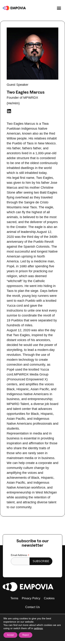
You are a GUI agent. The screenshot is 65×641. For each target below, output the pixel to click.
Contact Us (32, 607)
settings (38, 628)
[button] (59, 8)
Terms (14, 598)
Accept (10, 635)
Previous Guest (32, 524)
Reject (25, 635)
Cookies (49, 598)
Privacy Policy (31, 598)
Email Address (20, 555)
